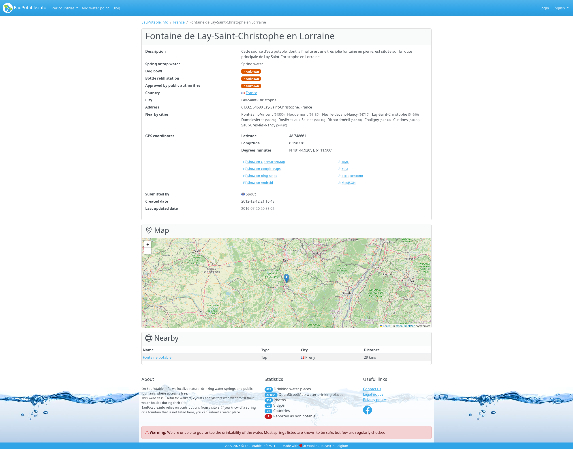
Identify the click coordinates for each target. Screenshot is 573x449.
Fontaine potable (157, 357)
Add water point (95, 8)
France (179, 22)
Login (544, 8)
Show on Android (259, 182)
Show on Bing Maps (261, 176)
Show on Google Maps (263, 169)
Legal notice (373, 394)
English (559, 8)
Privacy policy (374, 399)
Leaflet (386, 326)
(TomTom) (352, 176)
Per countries (63, 8)
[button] (286, 278)
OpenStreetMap (405, 326)
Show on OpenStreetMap (265, 162)
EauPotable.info (29, 7)
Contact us (372, 388)
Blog (116, 8)
